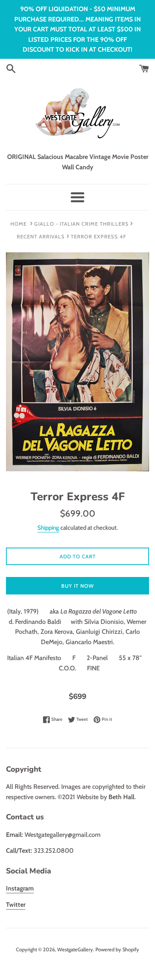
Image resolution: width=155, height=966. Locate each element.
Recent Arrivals (41, 236)
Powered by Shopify (117, 949)
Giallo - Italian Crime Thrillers (81, 224)
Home (18, 224)
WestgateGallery (75, 949)
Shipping (48, 527)
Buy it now (77, 586)
